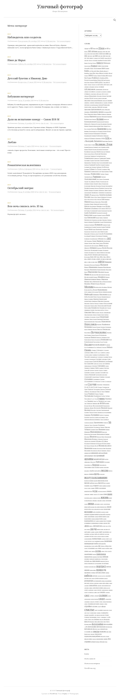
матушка (92, 534)
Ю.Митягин (93, 443)
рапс (90, 578)
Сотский (102, 372)
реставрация (97, 581)
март (100, 532)
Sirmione (92, 82)
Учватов (89, 403)
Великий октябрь (105, 147)
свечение (86, 588)
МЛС (93, 262)
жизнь (105, 497)
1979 (104, 53)
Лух (95, 252)
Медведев (93, 274)
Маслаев (101, 272)
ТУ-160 (95, 387)
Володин (97, 154)
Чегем (91, 425)
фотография (97, 624)
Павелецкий (100, 319)
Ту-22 (92, 398)
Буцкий (86, 133)
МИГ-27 (86, 262)
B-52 (99, 58)
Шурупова (88, 439)
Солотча (101, 370)
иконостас (103, 507)
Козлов (101, 222)
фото (108, 621)
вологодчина (88, 480)
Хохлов (86, 417)
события (96, 595)
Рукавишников (90, 347)
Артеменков (96, 109)
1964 (109, 51)
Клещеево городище (97, 220)
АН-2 (103, 94)
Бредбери (109, 129)
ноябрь (96, 546)
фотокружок (109, 626)
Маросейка (108, 269)
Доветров (103, 177)
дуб (98, 494)
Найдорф (88, 294)
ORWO (90, 75)
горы (100, 485)
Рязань (87, 350)
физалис (92, 621)
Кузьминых (108, 234)
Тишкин (107, 391)
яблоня (102, 642)
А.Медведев (105, 89)
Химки (95, 412)
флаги (101, 621)
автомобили (102, 453)
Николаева (106, 301)
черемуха (98, 634)
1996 (109, 56)
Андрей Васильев (94, 105)
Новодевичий (108, 303)
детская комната (102, 491)
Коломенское (108, 222)
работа (88, 575)
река (97, 578)
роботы (91, 583)
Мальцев (104, 265)
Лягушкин (107, 252)
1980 (107, 54)
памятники (88, 554)
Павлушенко (106, 319)
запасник (99, 500)
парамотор (88, 557)
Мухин (95, 289)
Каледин (109, 210)
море (107, 538)
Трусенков (87, 398)
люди (93, 528)
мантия (96, 532)
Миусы (101, 281)
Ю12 (85, 445)
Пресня (97, 335)
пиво (91, 561)
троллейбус (91, 615)
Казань (99, 210)
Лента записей (89, 659)
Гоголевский (103, 163)
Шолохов (99, 436)
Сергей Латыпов (99, 361)
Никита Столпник (88, 299)
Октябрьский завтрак (20, 188)
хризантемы (103, 629)
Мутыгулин (87, 289)
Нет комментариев (63, 41)
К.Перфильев (95, 208)
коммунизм (87, 518)
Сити (97, 368)
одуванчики (91, 548)
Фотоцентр (97, 408)
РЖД (108, 337)
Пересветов (105, 321)
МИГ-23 (99, 259)
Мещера (108, 277)
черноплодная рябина (92, 636)
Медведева (100, 274)
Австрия (108, 96)
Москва (88, 286)
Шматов (93, 436)
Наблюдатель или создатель (24, 37)
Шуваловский (108, 436)
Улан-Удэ (95, 401)
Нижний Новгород (106, 297)
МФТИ (101, 261)
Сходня (92, 384)
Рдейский (104, 339)
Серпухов (95, 363)
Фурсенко (93, 410)
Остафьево (87, 317)
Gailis (99, 66)
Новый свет (103, 308)
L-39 (90, 71)
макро (89, 532)
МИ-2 (101, 257)
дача (97, 488)
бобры (92, 467)
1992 (101, 56)
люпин (98, 529)
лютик (101, 529)
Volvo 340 (103, 84)
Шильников (101, 434)
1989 (96, 56)
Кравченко (99, 229)
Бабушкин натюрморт (21, 96)
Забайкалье (101, 190)
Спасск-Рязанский (89, 374)
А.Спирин (108, 91)
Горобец (97, 165)
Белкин (100, 119)
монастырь (96, 538)
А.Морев (86, 91)
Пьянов (93, 337)
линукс (91, 526)
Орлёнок (106, 314)
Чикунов (107, 427)
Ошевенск (86, 319)
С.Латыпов (99, 350)
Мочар (109, 287)
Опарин (99, 314)
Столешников (96, 379)
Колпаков (86, 225)
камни (106, 512)
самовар (86, 585)
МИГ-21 (95, 259)
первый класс (97, 559)
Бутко (109, 131)
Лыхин (98, 252)
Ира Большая (93, 206)
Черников (101, 425)
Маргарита (87, 269)
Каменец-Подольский (102, 213)
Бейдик (86, 119)
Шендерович (93, 434)
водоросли (101, 474)
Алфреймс (86, 102)
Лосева (109, 248)
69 (108, 48)
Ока (93, 312)
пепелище (86, 559)
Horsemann (97, 68)
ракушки (86, 578)
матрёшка (86, 534)
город (96, 485)
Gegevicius (104, 66)
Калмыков (92, 213)
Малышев (97, 265)
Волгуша (103, 151)
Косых (86, 229)
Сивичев (107, 363)
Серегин (90, 363)
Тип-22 (99, 391)
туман (107, 615)
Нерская (99, 297)
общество (108, 546)
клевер (96, 516)
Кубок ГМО (101, 233)
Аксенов (87, 100)
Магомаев (92, 265)
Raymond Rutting (93, 80)
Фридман (110, 408)
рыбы (103, 583)
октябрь (107, 548)
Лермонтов (87, 245)
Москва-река (98, 287)
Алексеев (104, 100)
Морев (93, 284)
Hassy (92, 68)
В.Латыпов (99, 135)
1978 (100, 54)
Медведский (88, 277)
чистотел (103, 636)
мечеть (99, 536)
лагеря (105, 523)
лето (86, 525)
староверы (87, 601)
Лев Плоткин (107, 241)
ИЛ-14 (85, 199)
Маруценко (93, 272)
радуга (103, 576)
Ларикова (100, 241)
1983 (85, 56)
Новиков (101, 303)
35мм (101, 48)
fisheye (100, 63)
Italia (86, 71)
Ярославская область (96, 450)
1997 (85, 58)
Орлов (102, 314)
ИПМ (103, 199)
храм (98, 629)
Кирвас (101, 217)
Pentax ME (104, 75)
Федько (90, 405)
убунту (98, 617)
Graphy (64, 694)
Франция (104, 408)
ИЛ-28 (89, 199)
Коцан (94, 229)
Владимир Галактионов (102, 149)
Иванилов (107, 199)
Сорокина (92, 372)
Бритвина (86, 131)
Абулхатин (99, 96)
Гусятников (104, 169)
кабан (94, 512)
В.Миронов (105, 135)
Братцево (101, 128)
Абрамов (86, 96)
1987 (91, 56)
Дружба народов (104, 181)
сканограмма (105, 590)
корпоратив (88, 521)
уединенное (103, 617)
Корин (108, 225)
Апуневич (105, 107)
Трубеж (103, 396)
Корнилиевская (88, 227)
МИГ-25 (104, 259)
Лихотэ (86, 248)
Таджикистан (105, 387)
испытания (107, 509)
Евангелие (93, 186)
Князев (86, 222)
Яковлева (88, 448)
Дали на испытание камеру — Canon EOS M (33, 119)
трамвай (86, 615)
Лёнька (86, 254)
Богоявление (104, 124)
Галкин (108, 158)
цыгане (92, 634)
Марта (85, 272)
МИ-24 (86, 259)
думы (101, 494)
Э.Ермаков (100, 439)
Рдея (110, 339)
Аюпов (100, 112)
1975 (94, 54)
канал (96, 514)
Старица (101, 377)
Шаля (96, 429)
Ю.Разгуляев (106, 443)
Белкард (94, 119)
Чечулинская (97, 427)
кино (85, 516)
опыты (93, 551)
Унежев (101, 401)
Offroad (110, 73)
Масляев (107, 272)
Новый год (95, 308)
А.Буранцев (91, 86)
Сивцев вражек (88, 366)
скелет (86, 592)
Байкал (95, 114)
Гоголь (110, 162)
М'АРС (90, 254)
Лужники (100, 250)
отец (106, 551)
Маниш (100, 267)
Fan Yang (90, 63)
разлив (108, 576)
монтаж (104, 538)
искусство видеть (95, 509)
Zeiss (107, 84)
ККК (106, 208)
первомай (92, 559)
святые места (106, 588)
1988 (93, 56)
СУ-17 (99, 352)
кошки (97, 521)
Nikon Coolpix (103, 73)
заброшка (94, 500)
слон (98, 592)
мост (110, 538)
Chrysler (86, 60)
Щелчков (95, 439)
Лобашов (93, 248)
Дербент (102, 174)
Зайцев (106, 190)
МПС (96, 262)
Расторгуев (97, 339)
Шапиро (108, 429)
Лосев (104, 248)
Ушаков (94, 403)
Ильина (91, 204)
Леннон (101, 243)
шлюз (90, 639)
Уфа (85, 403)
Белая (90, 119)
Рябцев (109, 347)
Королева (98, 227)
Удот (85, 401)
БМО (110, 112)
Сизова (107, 366)
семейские (90, 590)
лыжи (88, 529)
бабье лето (92, 462)
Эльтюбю (93, 441)
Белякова (106, 121)
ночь (93, 546)
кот (94, 521)
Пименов (95, 329)
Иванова (93, 202)
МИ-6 (108, 257)
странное (101, 604)
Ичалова (87, 208)
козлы (107, 516)
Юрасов (88, 445)
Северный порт (93, 357)
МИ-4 (105, 257)
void (98, 84)
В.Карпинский (87, 135)
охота (109, 551)
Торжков (91, 394)
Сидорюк (101, 366)
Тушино (101, 398)
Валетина (105, 141)
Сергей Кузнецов (88, 361)
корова (104, 518)
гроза (85, 488)
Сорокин (87, 372)
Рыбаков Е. (99, 347)
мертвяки (86, 536)
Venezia (89, 84)
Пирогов (99, 329)
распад (93, 578)
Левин (94, 243)
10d (97, 48)
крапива (101, 521)
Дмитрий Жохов (88, 177)
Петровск (103, 327)
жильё (110, 498)
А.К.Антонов (89, 89)
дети (94, 490)
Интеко (87, 206)
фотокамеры (101, 626)
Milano (98, 71)
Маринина (93, 269)
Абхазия (104, 96)
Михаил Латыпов (107, 281)
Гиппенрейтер (87, 162)
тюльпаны (93, 617)
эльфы (105, 639)
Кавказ (88, 210)
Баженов (90, 114)
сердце (99, 590)
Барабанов (86, 116)
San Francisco (106, 80)
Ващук (89, 144)
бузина (97, 467)
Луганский (94, 250)
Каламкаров (104, 210)
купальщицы (94, 523)
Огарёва (92, 310)
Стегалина (88, 379)
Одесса (106, 310)
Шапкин (87, 432)
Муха (91, 289)
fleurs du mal (87, 66)
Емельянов (91, 188)
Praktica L (95, 78)
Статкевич (107, 377)
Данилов (87, 171)
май (85, 532)
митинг (107, 536)
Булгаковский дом (93, 131)
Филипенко (87, 408)
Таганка (100, 387)
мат (110, 532)
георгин (108, 483)
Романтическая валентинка (24, 165)
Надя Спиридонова (105, 292)
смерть (102, 592)
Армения (87, 109)
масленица (106, 532)
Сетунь (100, 363)
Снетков (92, 370)
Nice (94, 73)
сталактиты (108, 599)
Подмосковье (99, 332)
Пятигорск (98, 337)
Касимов (104, 215)
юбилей (93, 641)
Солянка (105, 370)
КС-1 (109, 208)
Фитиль (91, 408)
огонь (85, 548)
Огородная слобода (99, 310)
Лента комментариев (92, 663)
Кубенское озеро (94, 233)
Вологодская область (89, 154)
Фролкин (87, 410)
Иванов (87, 202)
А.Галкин (101, 86)
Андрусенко (88, 107)
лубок (109, 526)
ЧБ (109, 422)
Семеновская (92, 359)
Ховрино (87, 415)
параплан (94, 556)
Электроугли (87, 441)
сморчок (108, 592)
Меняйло (101, 277)
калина (98, 512)
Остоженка (93, 317)
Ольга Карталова (88, 314)
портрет (101, 566)
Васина (86, 144)
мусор (90, 541)
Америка (105, 102)
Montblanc (86, 73)
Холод (101, 415)
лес (109, 523)
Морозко (102, 283)
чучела (107, 636)
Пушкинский (87, 337)
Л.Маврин (101, 238)
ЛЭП (85, 241)
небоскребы (102, 543)
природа (101, 569)
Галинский (102, 158)
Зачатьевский (87, 192)
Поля (85, 335)
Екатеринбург (109, 186)
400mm (94, 51)
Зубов (95, 197)
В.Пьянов (92, 138)
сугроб (99, 606)
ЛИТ (109, 238)
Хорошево (106, 415)
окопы (103, 548)
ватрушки (106, 467)
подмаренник (98, 563)
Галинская (96, 158)
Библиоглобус (87, 124)
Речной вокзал (88, 342)
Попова (93, 335)
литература (97, 526)
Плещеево (106, 329)
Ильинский (96, 204)
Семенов (86, 359)
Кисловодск (88, 220)
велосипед (86, 470)
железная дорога (88, 498)
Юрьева (92, 445)
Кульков (92, 236)
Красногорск (87, 231)
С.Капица (93, 350)
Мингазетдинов (90, 279)
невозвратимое (88, 546)
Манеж (86, 267)
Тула (95, 398)
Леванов (86, 243)
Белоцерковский (100, 121)
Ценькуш (106, 422)
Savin (85, 82)
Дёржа (100, 183)
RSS (102, 80)
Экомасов (105, 439)
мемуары (107, 534)
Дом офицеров (91, 181)
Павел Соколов (93, 319)
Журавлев (95, 190)
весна (104, 470)
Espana (86, 63)
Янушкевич (108, 448)
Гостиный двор (88, 167)
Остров (97, 317)
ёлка (106, 641)
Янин (104, 448)
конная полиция (95, 518)
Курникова (86, 238)
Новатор (92, 303)
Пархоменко (98, 321)
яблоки (97, 641)
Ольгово (95, 314)
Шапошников (96, 432)
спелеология (87, 599)
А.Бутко (96, 86)
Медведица (107, 274)
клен (100, 516)
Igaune (107, 68)
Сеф (103, 363)
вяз (105, 483)
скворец (110, 590)
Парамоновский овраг (89, 321)
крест (105, 521)
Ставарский (88, 377)
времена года (103, 480)
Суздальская (108, 381)
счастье (89, 609)
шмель (94, 639)
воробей (96, 480)
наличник (108, 541)
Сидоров (94, 366)
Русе (95, 347)
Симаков (87, 368)
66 (105, 48)
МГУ (95, 257)
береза (95, 464)
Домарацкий (106, 179)
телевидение (93, 612)
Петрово (98, 327)
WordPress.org (89, 668)
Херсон (91, 412)
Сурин (85, 384)
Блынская (93, 124)
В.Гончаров (90, 133)
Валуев (110, 141)
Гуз (96, 169)
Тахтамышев (96, 389)
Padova (95, 75)
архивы (88, 458)
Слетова (106, 368)
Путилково (103, 335)
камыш (86, 514)
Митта (91, 281)
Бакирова (109, 114)
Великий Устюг (97, 147)
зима (91, 503)
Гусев (99, 169)
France (94, 65)
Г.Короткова (87, 156)
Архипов (86, 112)
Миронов (104, 279)
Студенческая (96, 381)
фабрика (96, 619)
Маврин (108, 262)
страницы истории (93, 604)
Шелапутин (87, 434)
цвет (92, 631)
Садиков (107, 352)
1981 (110, 53)
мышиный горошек (99, 541)
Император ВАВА (103, 204)
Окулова (97, 312)
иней (109, 507)
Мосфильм (104, 287)
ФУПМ (102, 403)
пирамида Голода (104, 561)
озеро (96, 548)
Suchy (85, 84)
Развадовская (87, 339)
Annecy (91, 58)
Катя (108, 215)
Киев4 (85, 217)
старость (92, 601)
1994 (107, 56)
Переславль (90, 324)
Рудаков (107, 344)
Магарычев (87, 265)
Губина (91, 169)
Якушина (95, 448)
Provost (86, 80)
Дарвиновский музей (96, 171)
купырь (101, 523)
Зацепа (109, 190)
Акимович (104, 98)
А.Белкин (86, 86)
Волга (99, 151)
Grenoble (87, 68)
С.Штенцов (87, 352)
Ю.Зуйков (105, 441)
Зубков (92, 197)
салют (110, 583)
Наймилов (96, 294)
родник (100, 583)
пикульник (96, 561)
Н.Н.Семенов (95, 292)
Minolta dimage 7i (104, 71)
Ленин (97, 243)
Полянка (89, 335)
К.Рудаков (102, 208)
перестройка (104, 559)
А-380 (110, 84)
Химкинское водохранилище (104, 412)
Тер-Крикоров (93, 391)
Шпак (103, 436)
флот (105, 621)
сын (96, 610)
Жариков (91, 190)
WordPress (53, 694)
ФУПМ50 (107, 403)
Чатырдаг (86, 425)
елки (105, 494)
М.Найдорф (96, 254)
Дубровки (86, 183)
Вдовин (93, 144)
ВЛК (107, 138)
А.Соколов (103, 91)
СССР (95, 352)
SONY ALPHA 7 (99, 82)
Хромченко (98, 422)
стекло (97, 601)
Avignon (96, 58)
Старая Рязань (95, 377)
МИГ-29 (90, 262)
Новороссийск (93, 305)
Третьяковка (88, 396)
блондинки (87, 467)
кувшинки (87, 523)
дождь (109, 491)
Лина (101, 245)
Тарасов (90, 389)
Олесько (101, 312)
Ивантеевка (98, 202)
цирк (107, 631)
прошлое (87, 572)
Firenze (94, 63)
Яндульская (100, 448)
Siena (88, 82)
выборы (92, 483)
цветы (96, 631)
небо (96, 543)
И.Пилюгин (103, 197)
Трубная (107, 396)
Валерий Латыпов (94, 141)
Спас (107, 372)
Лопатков (99, 248)
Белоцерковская (90, 122)
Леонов (106, 243)
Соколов (96, 370)
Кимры (97, 217)
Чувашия (93, 429)
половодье (92, 566)
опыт (90, 551)
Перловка (99, 324)
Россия (88, 344)
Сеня (109, 359)
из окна (97, 507)
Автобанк (86, 98)
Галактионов (89, 158)
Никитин (96, 299)
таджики (100, 610)
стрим (105, 604)
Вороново (104, 154)
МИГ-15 (90, 259)
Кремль (92, 231)
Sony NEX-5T (107, 82)
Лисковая (106, 245)
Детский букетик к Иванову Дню (27, 78)
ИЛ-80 (99, 199)
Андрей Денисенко (104, 105)
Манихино (93, 267)
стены (100, 601)
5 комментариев (56, 169)
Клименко (104, 220)
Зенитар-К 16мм (95, 195)
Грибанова (99, 167)
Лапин (94, 241)
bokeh (102, 58)
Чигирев (102, 427)
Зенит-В (87, 195)
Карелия (95, 215)
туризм (86, 617)
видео (110, 470)
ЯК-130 (96, 445)
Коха (90, 229)
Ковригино (96, 222)
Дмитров (97, 176)
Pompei (89, 78)
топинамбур (104, 612)
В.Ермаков (97, 133)
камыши (91, 514)
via (96, 84)
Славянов (101, 368)
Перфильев (106, 324)
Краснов (105, 229)
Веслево (95, 149)
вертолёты (97, 470)
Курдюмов (99, 236)
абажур (108, 450)
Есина (86, 190)
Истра (108, 206)
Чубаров (87, 429)
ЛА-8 (105, 238)
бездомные (107, 462)
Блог (9, 34)
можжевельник (88, 538)
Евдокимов (98, 186)
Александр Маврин (96, 100)
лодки (103, 526)
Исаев (103, 206)
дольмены (86, 494)
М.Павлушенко (104, 254)
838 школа (100, 51)
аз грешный (99, 455)
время (86, 483)
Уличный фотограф (60, 7)
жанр (109, 494)
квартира (108, 514)
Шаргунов (104, 432)
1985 (89, 56)
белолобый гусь (88, 465)
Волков (108, 151)
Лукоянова (91, 252)
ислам (101, 509)
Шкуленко (86, 436)
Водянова (87, 151)
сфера (103, 606)
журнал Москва (88, 500)
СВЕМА (91, 352)
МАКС (92, 257)
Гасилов (92, 160)
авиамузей (87, 453)
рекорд (106, 578)
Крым (102, 231)
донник (91, 494)
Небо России (88, 297)
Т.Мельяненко (106, 384)
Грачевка (94, 167)
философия (97, 621)
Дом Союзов (100, 179)
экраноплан (99, 639)
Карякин (99, 215)
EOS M (109, 60)
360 (89, 51)
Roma (99, 80)
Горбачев (86, 165)
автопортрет (89, 456)
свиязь (90, 588)
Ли (90, 245)
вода (96, 473)
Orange (86, 75)
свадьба (99, 585)
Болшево (86, 126)
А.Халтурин (93, 94)
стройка (88, 606)
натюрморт (89, 543)
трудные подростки (99, 615)
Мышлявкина (102, 290)
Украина (90, 401)
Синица (92, 368)
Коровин (94, 227)
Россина (105, 342)
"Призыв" (86, 48)
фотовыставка (87, 624)
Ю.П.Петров (99, 443)
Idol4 (103, 68)
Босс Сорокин (87, 129)
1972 (88, 53)
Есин (111, 188)
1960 (104, 51)
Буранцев (100, 131)
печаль (86, 561)
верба (92, 471)
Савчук (103, 352)
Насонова (103, 294)
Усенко (108, 401)
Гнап (98, 162)
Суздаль (102, 381)
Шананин (102, 429)
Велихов (86, 149)
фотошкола (88, 629)
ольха (86, 551)
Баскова (104, 116)
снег (86, 595)
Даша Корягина (105, 171)
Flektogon (106, 63)
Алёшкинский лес (98, 102)
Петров (94, 327)
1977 (97, 54)
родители (96, 583)
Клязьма (109, 220)
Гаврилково (93, 156)
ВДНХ (103, 138)
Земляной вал (108, 192)
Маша (86, 274)
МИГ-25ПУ (108, 259)
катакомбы (102, 514)
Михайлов (87, 283)
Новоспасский (102, 305)
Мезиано (95, 277)
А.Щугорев (98, 94)
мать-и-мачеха (99, 534)
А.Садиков (92, 91)
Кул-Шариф (87, 236)
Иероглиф (104, 202)
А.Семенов (97, 91)
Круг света (97, 231)
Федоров (86, 405)
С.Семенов (106, 350)
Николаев (101, 301)
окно (99, 548)
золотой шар (107, 504)
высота (101, 483)
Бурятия (105, 131)
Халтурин (98, 410)
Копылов (105, 225)
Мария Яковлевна (101, 269)
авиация (94, 453)
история (88, 511)
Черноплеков (88, 427)
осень (98, 551)
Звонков (102, 192)
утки (89, 619)
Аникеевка (94, 107)
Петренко (88, 327)
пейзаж (105, 557)
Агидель (96, 98)
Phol (85, 78)
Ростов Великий (98, 345)
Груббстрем (105, 167)
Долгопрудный (90, 179)
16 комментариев (55, 146)
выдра (96, 483)
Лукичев (86, 252)
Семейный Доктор (107, 357)
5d (89, 48)
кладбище (91, 516)
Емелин (86, 188)
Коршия (103, 227)
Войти (86, 654)
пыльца (107, 572)
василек (102, 467)
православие (93, 570)
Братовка (94, 129)
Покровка (109, 332)
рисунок (86, 583)
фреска (95, 629)
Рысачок (104, 347)
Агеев (91, 98)
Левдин (90, 243)
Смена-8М (86, 370)
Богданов (98, 124)
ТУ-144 (91, 387)
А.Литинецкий (98, 89)
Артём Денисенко (105, 109)
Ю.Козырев (87, 443)
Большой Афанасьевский (94, 126)
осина (102, 551)
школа (86, 639)
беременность (102, 465)
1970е (85, 53)
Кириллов (105, 217)
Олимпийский (107, 312)
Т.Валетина (99, 384)
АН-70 (106, 94)
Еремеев (97, 188)
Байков (99, 114)
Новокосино (87, 305)
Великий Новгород (88, 147)
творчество (106, 610)
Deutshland (100, 60)
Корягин (107, 227)
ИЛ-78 (96, 199)
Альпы (92, 102)
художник (87, 631)
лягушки (106, 529)
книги (104, 516)
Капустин (88, 215)
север (86, 590)
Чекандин (95, 425)
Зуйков (98, 197)
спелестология (94, 599)
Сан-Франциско (101, 354)
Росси (101, 342)
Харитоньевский (105, 410)
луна (85, 529)
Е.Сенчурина (87, 186)
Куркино (105, 236)
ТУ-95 (86, 387)
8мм (94, 48)
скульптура (91, 592)
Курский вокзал (93, 238)
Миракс (98, 279)
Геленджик (97, 160)
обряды (103, 546)
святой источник (98, 588)
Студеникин (88, 381)
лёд (109, 529)
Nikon (97, 73)
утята (92, 619)
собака (92, 595)
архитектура (99, 459)
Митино (86, 281)
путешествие (100, 572)
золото (101, 504)
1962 (106, 51)
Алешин (109, 100)
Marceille (94, 71)
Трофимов (97, 396)
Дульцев (91, 183)
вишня (91, 474)
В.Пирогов (86, 138)
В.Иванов (103, 133)
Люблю (12, 142)
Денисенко (95, 174)
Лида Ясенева (95, 245)
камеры (103, 512)
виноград (86, 474)
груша (88, 488)
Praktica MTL (104, 78)
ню (99, 546)
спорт (101, 598)
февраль (107, 619)
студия (94, 606)
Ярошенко (104, 450)
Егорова (103, 186)
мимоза (103, 536)
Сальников (95, 354)
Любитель (102, 252)
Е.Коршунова (105, 183)
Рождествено (96, 342)
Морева (98, 283)
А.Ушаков (87, 94)
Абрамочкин (92, 96)
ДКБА (108, 169)
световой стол (106, 585)
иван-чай (87, 507)
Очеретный (104, 317)
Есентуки (107, 188)
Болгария (109, 124)
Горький (103, 165)
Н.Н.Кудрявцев (88, 292)
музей (85, 541)
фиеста (87, 621)
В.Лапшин (93, 135)
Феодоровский (98, 406)
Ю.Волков (99, 441)
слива (95, 592)
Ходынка (95, 415)
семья (95, 590)
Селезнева (100, 357)
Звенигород (95, 192)
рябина (107, 583)
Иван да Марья (16, 60)
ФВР (98, 403)
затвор (103, 500)
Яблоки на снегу (104, 446)
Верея (91, 149)
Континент (91, 225)
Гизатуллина (104, 160)
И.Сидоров (108, 197)
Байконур (104, 114)
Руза (85, 347)
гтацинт (93, 488)
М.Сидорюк (87, 257)
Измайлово (87, 204)
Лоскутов (87, 250)
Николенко (87, 303)
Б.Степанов (106, 112)
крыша (109, 521)
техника (99, 612)
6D (91, 48)
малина (92, 532)
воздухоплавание (95, 477)
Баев (85, 114)
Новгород (96, 303)
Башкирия (109, 116)
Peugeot (110, 75)
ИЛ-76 (92, 199)
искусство (87, 509)
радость (100, 576)
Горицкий (92, 165)
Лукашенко (105, 250)
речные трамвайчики (106, 581)
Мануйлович (107, 267)
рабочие (94, 576)
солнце (103, 595)
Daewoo (91, 60)
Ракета (93, 339)
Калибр (86, 213)
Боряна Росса (107, 126)
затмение (108, 500)
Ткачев (86, 394)
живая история (96, 498)
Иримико (99, 206)
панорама (101, 554)
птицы (93, 572)
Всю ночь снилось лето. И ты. (25, 206)
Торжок (97, 394)
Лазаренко (89, 241)
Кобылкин (90, 222)
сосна (109, 595)
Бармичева (98, 116)
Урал (105, 401)
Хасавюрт (86, 412)
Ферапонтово (106, 405)
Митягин (96, 281)
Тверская (102, 389)
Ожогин (87, 312)
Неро (95, 297)
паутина (99, 556)
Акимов (100, 98)
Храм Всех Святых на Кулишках (97, 417)
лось (107, 526)
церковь (102, 631)
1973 (91, 53)
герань (86, 485)
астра (106, 459)
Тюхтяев (108, 399)
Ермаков (101, 188)
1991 (99, 56)
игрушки (92, 507)
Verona (93, 84)
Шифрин (107, 434)
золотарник (97, 504)
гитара (91, 485)
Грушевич (86, 169)
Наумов (109, 294)
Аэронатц (94, 112)
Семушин (98, 359)
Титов (102, 391)
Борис (102, 126)
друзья (95, 494)
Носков (109, 308)
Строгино (102, 379)
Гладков (93, 162)
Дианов (106, 174)
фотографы (92, 626)
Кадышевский (93, 210)
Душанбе (96, 183)
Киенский (92, 217)
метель (91, 536)
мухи (93, 541)
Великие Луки (103, 144)
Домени (86, 181)
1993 (104, 56)
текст (88, 612)
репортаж (88, 581)
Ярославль (87, 450)
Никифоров (94, 301)
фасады (102, 619)
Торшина (101, 394)
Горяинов (107, 165)
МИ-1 (98, 257)
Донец (98, 181)
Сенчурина (104, 359)
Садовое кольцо (88, 354)
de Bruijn (95, 60)
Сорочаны (97, 372)
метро (95, 536)
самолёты (93, 585)
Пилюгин (90, 329)
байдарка (100, 462)
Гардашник (87, 160)
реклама (101, 578)
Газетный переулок (101, 156)
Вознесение (93, 151)
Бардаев (93, 116)
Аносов (99, 107)
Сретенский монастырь (101, 374)
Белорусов (106, 119)
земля (85, 504)
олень (110, 548)
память (94, 554)
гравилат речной (106, 485)
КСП (85, 210)
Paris (99, 75)
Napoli (91, 73)
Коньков (98, 224)
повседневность (89, 563)
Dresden (105, 60)
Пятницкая (104, 337)
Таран (85, 389)
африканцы (87, 462)
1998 (88, 58)
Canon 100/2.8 (107, 58)
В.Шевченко (98, 138)
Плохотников (87, 332)
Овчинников (87, 310)
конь (101, 519)
